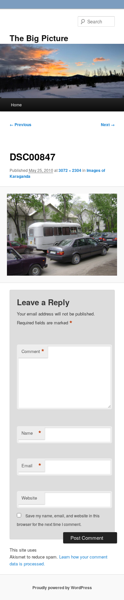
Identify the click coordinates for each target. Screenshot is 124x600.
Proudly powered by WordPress (62, 587)
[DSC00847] (62, 235)
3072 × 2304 (70, 170)
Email (31, 465)
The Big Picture (39, 37)
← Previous (20, 124)
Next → (108, 124)
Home (16, 104)
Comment (32, 351)
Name (31, 433)
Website (29, 498)
